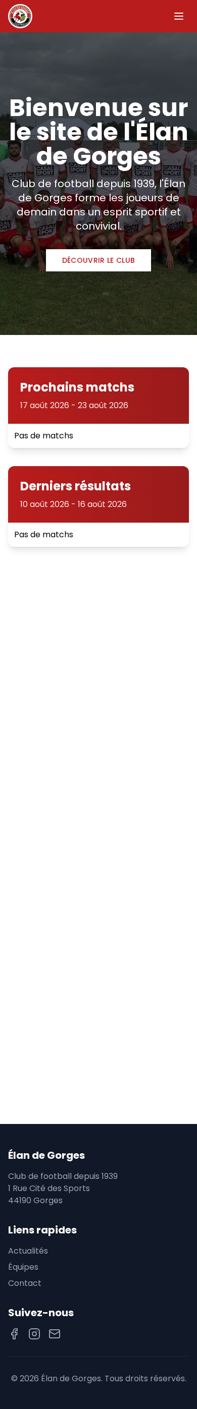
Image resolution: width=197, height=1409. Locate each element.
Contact (24, 1283)
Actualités (28, 1251)
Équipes (23, 1267)
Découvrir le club (98, 260)
